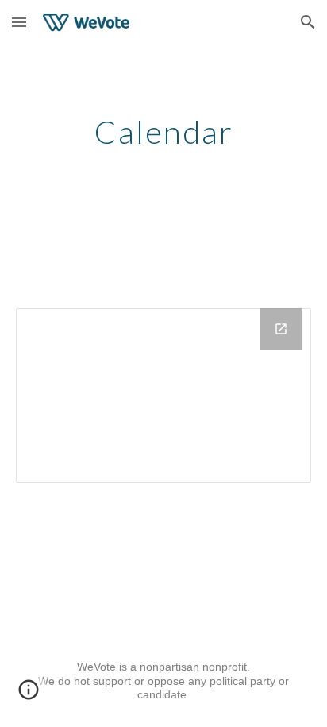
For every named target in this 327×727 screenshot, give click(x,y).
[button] (19, 22)
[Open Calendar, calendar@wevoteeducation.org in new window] (281, 329)
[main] (163, 132)
